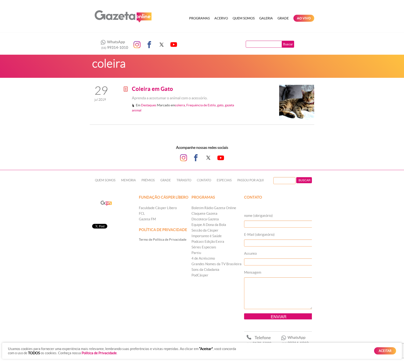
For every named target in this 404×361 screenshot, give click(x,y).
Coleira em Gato (152, 89)
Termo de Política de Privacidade (162, 239)
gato (220, 105)
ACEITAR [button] (385, 351)
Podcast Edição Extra (207, 241)
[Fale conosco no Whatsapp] (113, 44)
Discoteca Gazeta (205, 219)
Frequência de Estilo (201, 105)
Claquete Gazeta (204, 213)
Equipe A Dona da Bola (208, 225)
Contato (204, 180)
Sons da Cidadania (205, 270)
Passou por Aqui (250, 180)
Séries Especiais (203, 247)
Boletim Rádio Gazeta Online (213, 208)
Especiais (224, 180)
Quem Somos (244, 18)
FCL (142, 213)
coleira (180, 105)
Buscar (288, 44)
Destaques (148, 105)
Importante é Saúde (206, 236)
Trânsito (184, 180)
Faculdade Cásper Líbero (158, 208)
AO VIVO (304, 18)
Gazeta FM (147, 219)
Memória (128, 180)
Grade (283, 18)
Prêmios (148, 180)
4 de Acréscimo (203, 258)
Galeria (266, 18)
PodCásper (199, 275)
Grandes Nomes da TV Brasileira (216, 264)
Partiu (196, 253)
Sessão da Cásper (204, 230)
